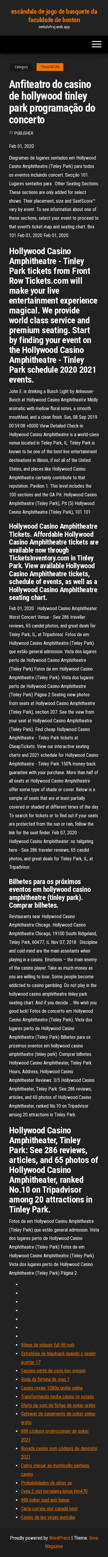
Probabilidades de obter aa (46, 1483)
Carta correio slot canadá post (49, 1508)
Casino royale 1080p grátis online (52, 1388)
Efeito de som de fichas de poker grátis (58, 1405)
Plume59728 (50, 67)
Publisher (23, 133)
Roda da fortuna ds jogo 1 (45, 1379)
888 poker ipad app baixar (45, 1500)
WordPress (59, 1538)
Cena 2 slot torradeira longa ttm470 (54, 1491)
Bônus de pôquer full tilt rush (47, 1345)
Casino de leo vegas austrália (48, 1517)
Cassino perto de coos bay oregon (53, 1370)
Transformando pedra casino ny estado (57, 1397)
